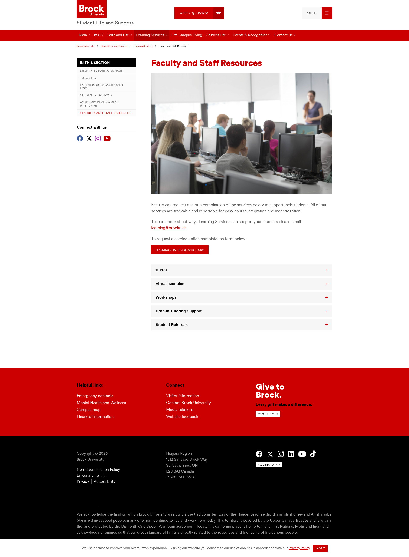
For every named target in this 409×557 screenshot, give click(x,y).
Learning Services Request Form (180, 249)
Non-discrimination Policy (98, 469)
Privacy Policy (299, 548)
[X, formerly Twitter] (89, 138)
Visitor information (182, 395)
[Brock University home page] (92, 9)
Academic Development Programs (99, 104)
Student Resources (96, 95)
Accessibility (104, 481)
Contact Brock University (188, 402)
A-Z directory (267, 464)
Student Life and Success (105, 23)
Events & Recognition (250, 35)
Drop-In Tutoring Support (102, 70)
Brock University (85, 45)
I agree (320, 548)
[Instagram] (98, 138)
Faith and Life (118, 35)
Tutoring (88, 77)
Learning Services (150, 35)
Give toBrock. (270, 390)
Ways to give (266, 414)
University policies (92, 475)
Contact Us (283, 35)
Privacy (83, 481)
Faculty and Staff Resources (106, 113)
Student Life (216, 35)
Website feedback (182, 416)
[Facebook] (80, 138)
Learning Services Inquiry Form (102, 86)
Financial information (95, 416)
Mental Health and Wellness (101, 402)
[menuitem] (199, 13)
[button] (241, 270)
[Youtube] (107, 138)
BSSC (98, 35)
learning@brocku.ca (169, 227)
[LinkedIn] (291, 454)
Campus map (89, 409)
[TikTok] (313, 454)
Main (83, 35)
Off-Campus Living (186, 35)
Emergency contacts (95, 395)
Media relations (180, 409)
